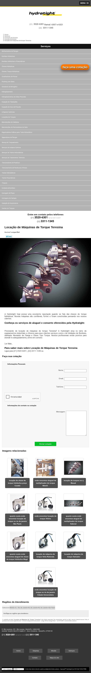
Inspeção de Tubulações (9, 102)
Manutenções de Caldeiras (10, 122)
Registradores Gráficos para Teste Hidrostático (17, 132)
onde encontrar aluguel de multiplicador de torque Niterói (45, 483)
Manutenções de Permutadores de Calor (15, 127)
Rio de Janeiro (33, 608)
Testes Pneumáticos (8, 178)
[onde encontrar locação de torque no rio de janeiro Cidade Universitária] (45, 576)
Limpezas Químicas (8, 112)
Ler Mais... (9, 344)
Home (18, 651)
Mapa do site (54, 658)
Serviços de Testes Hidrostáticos (12, 152)
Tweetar (9, 236)
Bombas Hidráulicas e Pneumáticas (13, 61)
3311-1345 (48, 28)
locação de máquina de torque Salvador (73, 555)
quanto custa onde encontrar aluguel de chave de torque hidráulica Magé (17, 556)
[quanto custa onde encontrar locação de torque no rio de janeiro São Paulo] (17, 502)
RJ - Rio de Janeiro (21, 608)
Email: (61, 378)
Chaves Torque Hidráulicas (10, 71)
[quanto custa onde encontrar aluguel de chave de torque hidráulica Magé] (17, 540)
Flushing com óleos (8, 81)
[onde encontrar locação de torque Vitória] (45, 502)
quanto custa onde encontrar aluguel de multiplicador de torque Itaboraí (73, 520)
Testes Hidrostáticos (8, 173)
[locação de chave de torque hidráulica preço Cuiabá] (17, 466)
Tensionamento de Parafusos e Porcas (14, 168)
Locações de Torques (9, 117)
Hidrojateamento (7, 92)
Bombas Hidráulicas (8, 56)
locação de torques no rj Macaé (74, 482)
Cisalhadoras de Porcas (9, 76)
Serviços (45, 46)
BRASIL (12, 608)
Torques (4, 183)
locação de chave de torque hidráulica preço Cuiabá (17, 483)
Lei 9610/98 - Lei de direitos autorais (67, 621)
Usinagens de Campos (9, 198)
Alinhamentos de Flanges (10, 51)
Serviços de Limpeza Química (11, 147)
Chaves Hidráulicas (8, 66)
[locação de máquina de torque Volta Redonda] (45, 540)
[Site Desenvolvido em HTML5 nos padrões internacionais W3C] (18, 669)
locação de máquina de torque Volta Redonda (45, 555)
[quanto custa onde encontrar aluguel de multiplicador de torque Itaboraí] (73, 502)
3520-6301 (39, 24)
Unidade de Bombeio (8, 188)
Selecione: (5, 608)
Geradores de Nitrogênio (9, 87)
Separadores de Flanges (9, 137)
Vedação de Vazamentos (10, 203)
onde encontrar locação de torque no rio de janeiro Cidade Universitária (45, 592)
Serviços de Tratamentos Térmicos (13, 157)
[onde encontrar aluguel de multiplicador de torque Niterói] (45, 466)
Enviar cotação (45, 444)
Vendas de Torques (8, 208)
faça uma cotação (75, 67)
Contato (35, 658)
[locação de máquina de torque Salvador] (73, 540)
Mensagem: (61, 412)
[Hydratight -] (45, 14)
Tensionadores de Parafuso (11, 163)
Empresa (36, 651)
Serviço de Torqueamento (10, 142)
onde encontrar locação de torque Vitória (45, 517)
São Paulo (51, 608)
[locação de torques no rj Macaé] (73, 466)
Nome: (61, 370)
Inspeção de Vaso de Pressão (11, 107)
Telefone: (60, 387)
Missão (53, 651)
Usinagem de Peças (8, 193)
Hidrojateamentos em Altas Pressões (14, 97)
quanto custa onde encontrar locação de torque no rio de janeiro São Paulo (17, 520)
